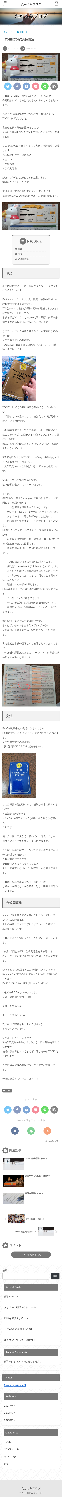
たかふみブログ (31, 4)
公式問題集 (23, 259)
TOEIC (8, 1090)
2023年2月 (10, 1413)
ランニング (10, 1456)
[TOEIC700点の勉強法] (26, 86)
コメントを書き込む (31, 1254)
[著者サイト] (15, 1131)
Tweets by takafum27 (15, 1385)
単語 (20, 249)
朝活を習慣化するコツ (16, 1318)
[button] (55, 737)
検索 (4, 1270)
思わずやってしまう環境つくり (21, 1340)
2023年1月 (10, 1420)
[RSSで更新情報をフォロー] (47, 1131)
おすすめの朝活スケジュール (20, 1307)
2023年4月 (10, 1405)
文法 (20, 254)
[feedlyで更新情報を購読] (31, 1131)
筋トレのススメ (12, 1296)
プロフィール (11, 1449)
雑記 (6, 1464)
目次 (30, 241)
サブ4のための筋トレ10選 (18, 1329)
